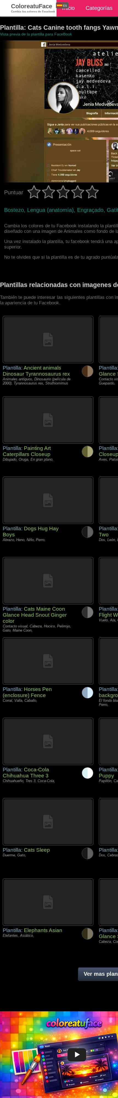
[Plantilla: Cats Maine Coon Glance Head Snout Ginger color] (48, 580)
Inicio (68, 8)
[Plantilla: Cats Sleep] (48, 821)
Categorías (99, 8)
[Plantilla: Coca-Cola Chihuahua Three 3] (48, 741)
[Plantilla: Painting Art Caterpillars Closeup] (48, 420)
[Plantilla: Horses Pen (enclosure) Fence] (48, 661)
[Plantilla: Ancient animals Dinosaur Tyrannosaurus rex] (48, 339)
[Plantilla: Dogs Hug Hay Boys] (48, 500)
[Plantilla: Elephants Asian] (48, 902)
